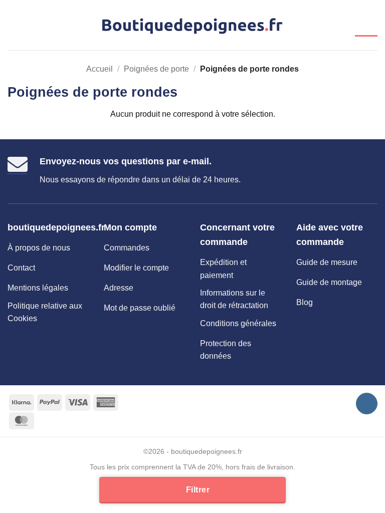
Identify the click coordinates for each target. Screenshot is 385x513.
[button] (14, 25)
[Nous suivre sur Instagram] (366, 403)
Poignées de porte (156, 69)
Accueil (99, 69)
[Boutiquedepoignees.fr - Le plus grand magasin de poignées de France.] (193, 25)
